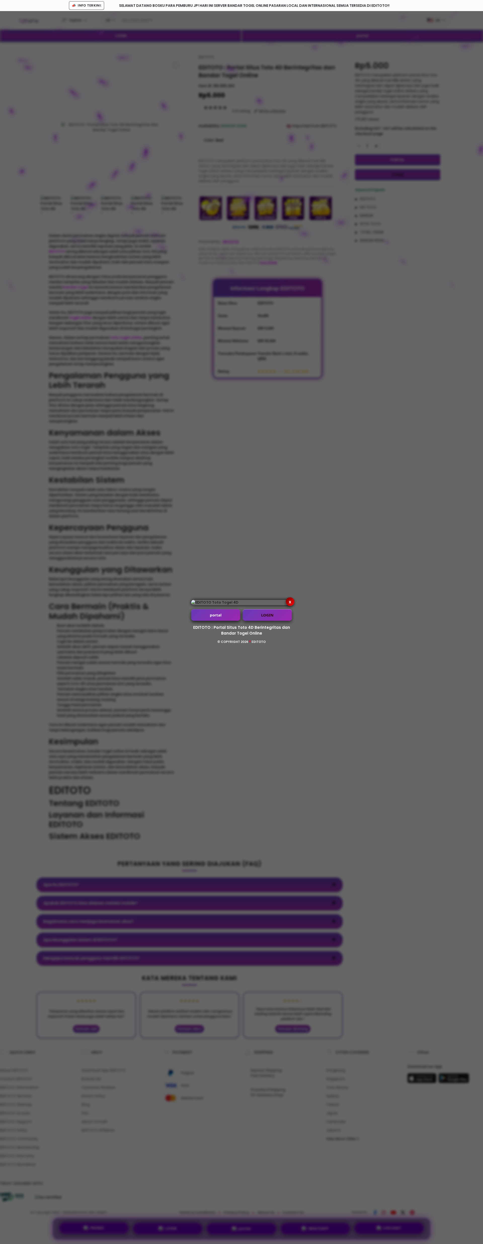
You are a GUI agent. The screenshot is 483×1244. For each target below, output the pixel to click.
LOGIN (267, 614)
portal (216, 614)
